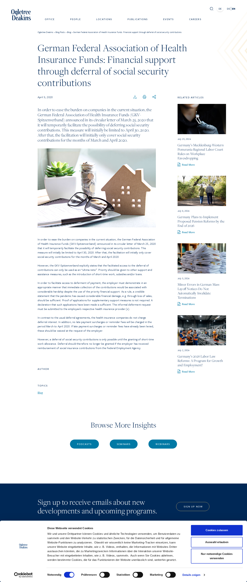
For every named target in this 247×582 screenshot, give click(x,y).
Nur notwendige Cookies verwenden (217, 556)
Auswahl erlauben (216, 542)
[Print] (144, 97)
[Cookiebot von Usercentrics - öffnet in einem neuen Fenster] (23, 575)
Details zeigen (191, 574)
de (228, 8)
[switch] (104, 575)
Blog (40, 392)
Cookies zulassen (217, 530)
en (233, 8)
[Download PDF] (135, 97)
